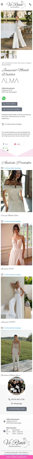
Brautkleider (9, 63)
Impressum (25, 454)
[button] (29, 13)
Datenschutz (17, 454)
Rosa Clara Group (19, 63)
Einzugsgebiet (8, 454)
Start (3, 63)
